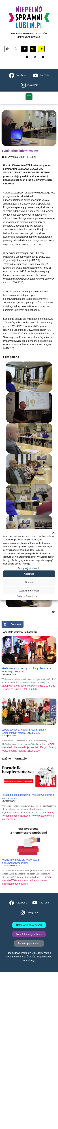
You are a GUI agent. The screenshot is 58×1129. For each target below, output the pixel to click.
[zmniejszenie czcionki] (27, 57)
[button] (53, 532)
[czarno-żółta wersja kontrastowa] (41, 49)
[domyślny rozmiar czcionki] (35, 57)
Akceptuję (29, 573)
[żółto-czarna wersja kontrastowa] (33, 49)
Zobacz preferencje (29, 590)
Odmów (29, 582)
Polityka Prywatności (27, 596)
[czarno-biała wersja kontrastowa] (24, 49)
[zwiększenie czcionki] (43, 57)
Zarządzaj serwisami (28, 568)
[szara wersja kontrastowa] (16, 49)
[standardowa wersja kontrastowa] (7, 49)
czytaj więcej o (29, 747)
